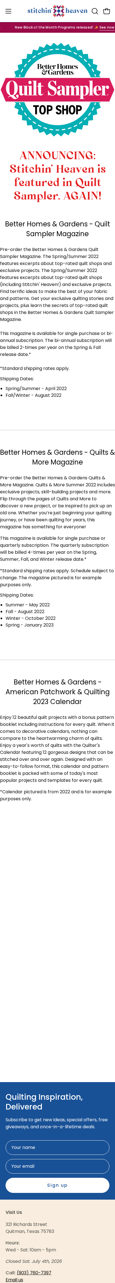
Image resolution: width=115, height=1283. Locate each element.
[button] (94, 11)
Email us (14, 1280)
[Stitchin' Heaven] (58, 11)
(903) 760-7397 (34, 1273)
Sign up (57, 1185)
